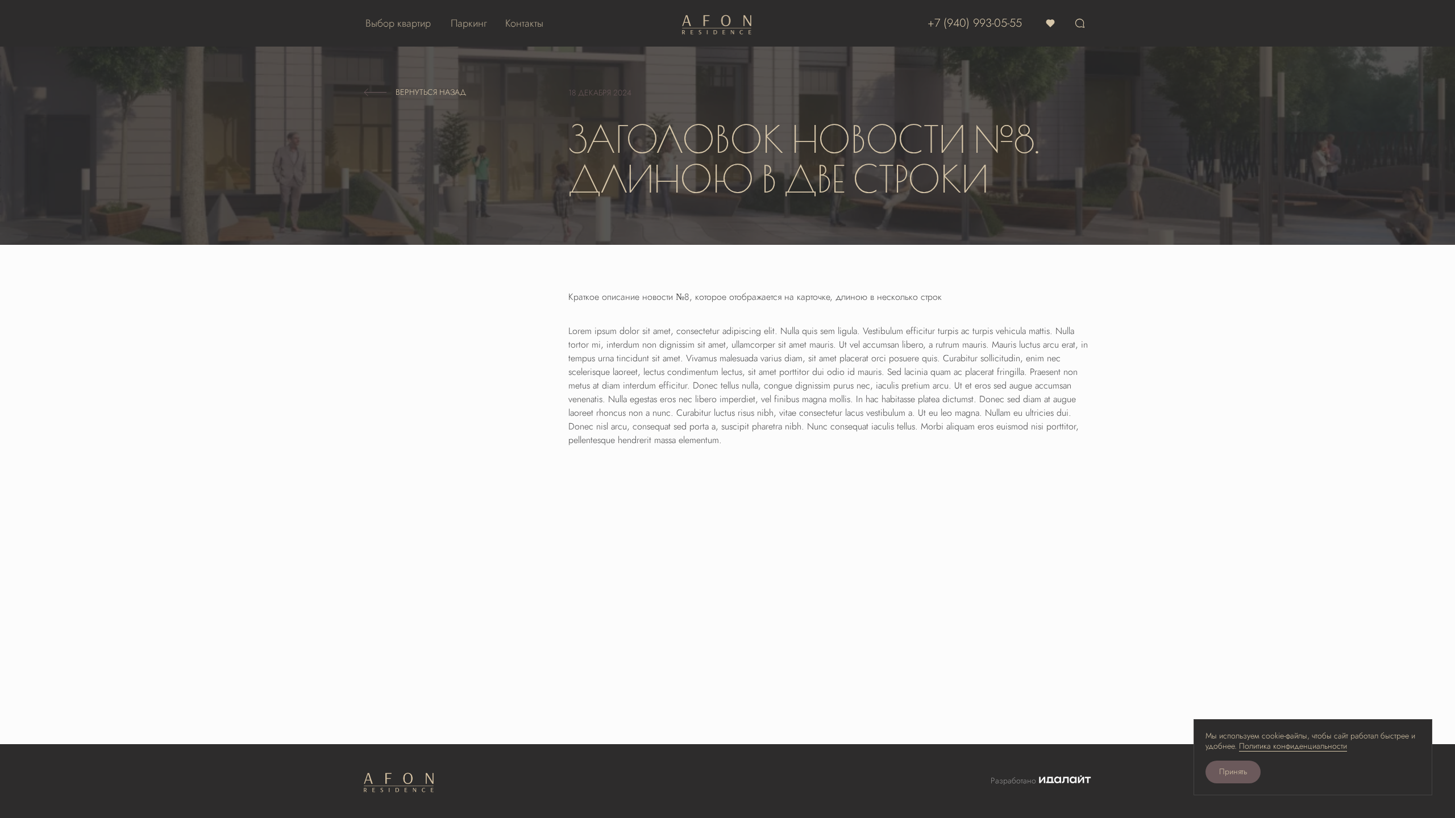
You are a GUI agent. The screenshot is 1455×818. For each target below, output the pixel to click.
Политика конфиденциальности (1293, 746)
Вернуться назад (431, 92)
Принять (1233, 771)
